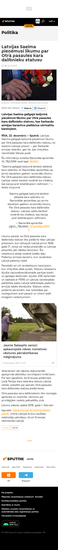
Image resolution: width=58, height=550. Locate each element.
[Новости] (26, 108)
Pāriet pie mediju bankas (38, 103)
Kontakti (39, 496)
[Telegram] (40, 108)
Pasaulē (27, 467)
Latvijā (14, 427)
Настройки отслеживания (13, 515)
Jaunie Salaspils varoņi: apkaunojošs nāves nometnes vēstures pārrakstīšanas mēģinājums (25, 351)
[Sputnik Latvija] (8, 22)
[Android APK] (10, 524)
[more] (53, 363)
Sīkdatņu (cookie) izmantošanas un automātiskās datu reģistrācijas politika (20, 510)
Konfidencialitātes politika (13, 500)
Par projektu (7, 492)
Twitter (34, 161)
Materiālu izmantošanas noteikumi (17, 496)
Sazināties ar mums (10, 504)
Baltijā (16, 467)
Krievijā (39, 467)
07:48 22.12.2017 (9, 65)
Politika (6, 427)
